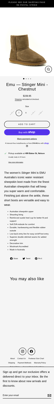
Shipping (18, 99)
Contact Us (21, 359)
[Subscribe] (49, 395)
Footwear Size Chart (36, 359)
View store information (15, 162)
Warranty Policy (40, 363)
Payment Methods (24, 363)
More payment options (27, 139)
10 (41, 113)
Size (27, 106)
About (12, 359)
